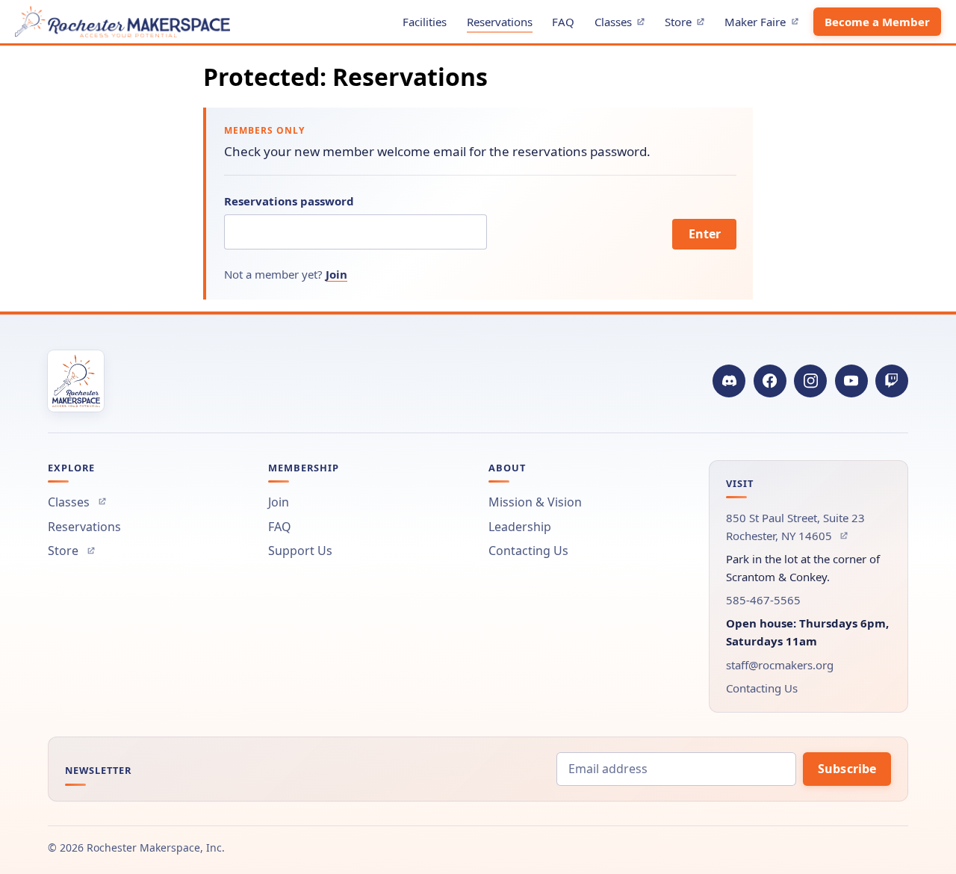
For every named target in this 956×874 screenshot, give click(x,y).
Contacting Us (528, 550)
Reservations (500, 21)
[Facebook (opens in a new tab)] (770, 381)
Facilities (425, 21)
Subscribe (847, 768)
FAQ (563, 21)
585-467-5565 (763, 599)
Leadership (519, 526)
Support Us (300, 550)
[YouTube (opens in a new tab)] (851, 381)
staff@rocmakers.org (780, 664)
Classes (624, 24)
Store (689, 24)
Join (336, 274)
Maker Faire (765, 24)
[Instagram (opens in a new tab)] (810, 381)
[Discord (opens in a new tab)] (729, 381)
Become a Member (877, 21)
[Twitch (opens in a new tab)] (891, 381)
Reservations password (289, 200)
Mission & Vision (535, 502)
